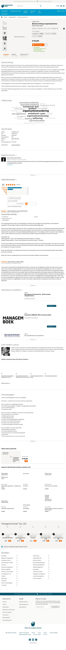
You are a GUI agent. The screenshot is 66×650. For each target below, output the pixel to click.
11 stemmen (5, 55)
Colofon (33, 632)
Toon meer (32, 175)
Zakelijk (21, 599)
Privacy (39, 632)
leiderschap (4, 578)
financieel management (7, 567)
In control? (25, 486)
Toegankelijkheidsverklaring (25, 634)
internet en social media (7, 571)
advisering (3, 555)
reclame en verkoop (37, 571)
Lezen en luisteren (7, 612)
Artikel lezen (51, 305)
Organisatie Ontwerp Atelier (7, 508)
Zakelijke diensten (23, 601)
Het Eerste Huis (15, 138)
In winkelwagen (38, 44)
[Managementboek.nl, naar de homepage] (7, 7)
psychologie (36, 569)
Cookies (45, 632)
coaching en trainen (6, 560)
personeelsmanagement (39, 562)
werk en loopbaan (37, 578)
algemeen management (7, 558)
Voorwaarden (6, 607)
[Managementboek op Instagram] (36, 640)
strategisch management (39, 573)
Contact (4, 604)
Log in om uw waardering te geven (14, 206)
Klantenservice (7, 599)
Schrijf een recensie (13, 198)
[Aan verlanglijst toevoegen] (46, 44)
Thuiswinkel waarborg (12, 632)
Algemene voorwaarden (24, 632)
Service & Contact (37, 634)
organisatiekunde (37, 558)
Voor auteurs (6, 615)
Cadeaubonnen (22, 607)
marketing (3, 580)
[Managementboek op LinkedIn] (30, 640)
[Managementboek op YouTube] (33, 640)
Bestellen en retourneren (9, 609)
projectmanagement (38, 567)
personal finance (37, 560)
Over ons (5, 601)
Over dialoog (26, 508)
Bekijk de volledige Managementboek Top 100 (15, 546)
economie (3, 564)
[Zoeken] (40, 6)
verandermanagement (38, 576)
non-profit (3, 585)
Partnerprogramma (7, 620)
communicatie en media (7, 562)
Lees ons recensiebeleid (12, 200)
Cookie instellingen (54, 632)
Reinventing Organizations (51, 376)
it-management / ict (6, 573)
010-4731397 (62, 11)
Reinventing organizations (22, 17)
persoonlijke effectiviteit (38, 564)
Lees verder (9, 164)
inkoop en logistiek (5, 569)
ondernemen (36, 555)
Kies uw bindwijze (35, 31)
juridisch (3, 576)
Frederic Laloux (35, 21)
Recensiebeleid (6, 617)
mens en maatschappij (6, 583)
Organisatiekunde (12, 17)
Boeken (5, 17)
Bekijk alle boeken (5, 383)
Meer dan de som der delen (51, 486)
